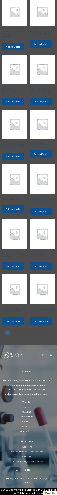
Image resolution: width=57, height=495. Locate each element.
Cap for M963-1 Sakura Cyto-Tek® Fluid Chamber (14, 145)
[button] (51, 4)
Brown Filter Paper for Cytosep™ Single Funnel (41, 90)
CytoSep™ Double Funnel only (42, 310)
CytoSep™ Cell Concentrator (36, 255)
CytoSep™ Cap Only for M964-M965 (13, 255)
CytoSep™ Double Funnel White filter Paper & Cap (14, 310)
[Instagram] (43, 355)
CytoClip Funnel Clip (12, 199)
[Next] (28, 337)
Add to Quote (13, 46)
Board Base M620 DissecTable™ (10, 90)
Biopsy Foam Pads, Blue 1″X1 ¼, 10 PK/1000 (41, 32)
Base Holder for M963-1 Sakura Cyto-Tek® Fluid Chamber (13, 34)
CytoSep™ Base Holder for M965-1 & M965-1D (42, 200)
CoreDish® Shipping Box (42, 144)
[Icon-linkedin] (51, 355)
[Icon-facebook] (35, 355)
